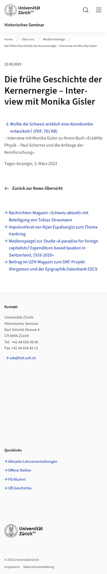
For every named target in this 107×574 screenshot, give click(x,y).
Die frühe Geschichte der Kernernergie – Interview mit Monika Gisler (50, 46)
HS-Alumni (17, 479)
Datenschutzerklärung (38, 567)
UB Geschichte (20, 488)
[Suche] (85, 9)
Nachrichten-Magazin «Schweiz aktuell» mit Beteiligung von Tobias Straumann (48, 216)
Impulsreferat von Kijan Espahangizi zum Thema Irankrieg (53, 230)
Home (8, 39)
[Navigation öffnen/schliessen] (98, 9)
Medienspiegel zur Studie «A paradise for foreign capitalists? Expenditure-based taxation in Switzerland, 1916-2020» (53, 248)
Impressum (12, 567)
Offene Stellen (19, 470)
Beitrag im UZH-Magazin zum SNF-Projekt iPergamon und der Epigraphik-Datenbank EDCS (53, 265)
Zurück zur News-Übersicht (37, 188)
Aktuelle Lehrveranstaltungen (32, 461)
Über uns (28, 39)
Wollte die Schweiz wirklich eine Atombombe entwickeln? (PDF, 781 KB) (51, 127)
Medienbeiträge (54, 39)
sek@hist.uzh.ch (23, 358)
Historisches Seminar (24, 25)
